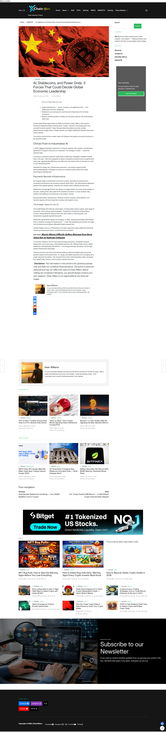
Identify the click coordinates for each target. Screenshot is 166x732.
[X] (63, 310)
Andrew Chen (29, 428)
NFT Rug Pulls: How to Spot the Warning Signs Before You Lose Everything (38, 573)
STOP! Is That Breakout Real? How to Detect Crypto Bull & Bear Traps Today (133, 606)
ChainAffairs (85, 579)
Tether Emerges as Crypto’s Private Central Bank (43, 605)
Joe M (53, 596)
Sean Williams (57, 96)
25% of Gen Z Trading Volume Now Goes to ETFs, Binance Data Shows (33, 422)
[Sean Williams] (32, 372)
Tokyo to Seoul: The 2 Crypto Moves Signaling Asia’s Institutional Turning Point (63, 423)
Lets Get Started (131, 93)
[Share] (63, 313)
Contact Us (118, 54)
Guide (27, 569)
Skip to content (5, 1)
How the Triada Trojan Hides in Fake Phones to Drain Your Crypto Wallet (89, 606)
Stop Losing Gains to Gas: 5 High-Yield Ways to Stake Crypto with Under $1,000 (45, 591)
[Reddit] (63, 307)
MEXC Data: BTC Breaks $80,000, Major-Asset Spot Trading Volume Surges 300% (32, 471)
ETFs (79, 10)
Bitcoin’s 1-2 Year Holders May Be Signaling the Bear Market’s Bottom (94, 422)
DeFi (72, 10)
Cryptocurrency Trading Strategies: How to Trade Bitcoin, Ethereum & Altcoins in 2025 (133, 591)
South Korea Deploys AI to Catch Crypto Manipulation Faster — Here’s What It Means (89, 591)
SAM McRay (129, 579)
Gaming (110, 10)
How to (72, 569)
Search (117, 22)
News (64, 10)
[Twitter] (63, 301)
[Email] (63, 304)
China (41, 148)
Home (58, 10)
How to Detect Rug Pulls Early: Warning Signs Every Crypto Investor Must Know (82, 573)
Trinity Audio (51, 102)
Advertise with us (121, 57)
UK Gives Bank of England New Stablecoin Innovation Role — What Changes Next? (63, 471)
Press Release (120, 10)
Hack (115, 569)
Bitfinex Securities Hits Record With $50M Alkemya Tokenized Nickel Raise (94, 471)
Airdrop (85, 10)
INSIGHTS (101, 10)
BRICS (93, 10)
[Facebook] (63, 297)
